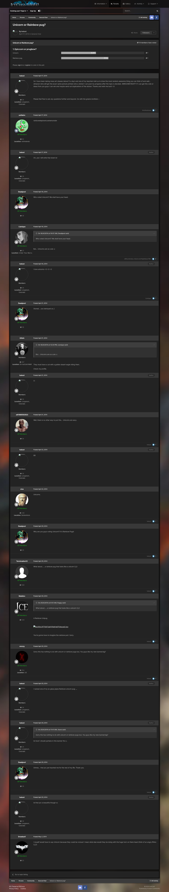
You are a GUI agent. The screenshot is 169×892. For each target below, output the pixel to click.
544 (22, 620)
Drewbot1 (22, 837)
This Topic (148, 11)
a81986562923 (22, 415)
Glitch (22, 338)
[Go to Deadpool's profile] (22, 202)
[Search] (157, 10)
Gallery (127, 4)
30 (23, 860)
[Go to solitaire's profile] (22, 126)
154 (22, 670)
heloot (23, 31)
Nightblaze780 (146, 259)
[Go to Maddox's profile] (22, 606)
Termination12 (22, 561)
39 (23, 100)
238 (22, 513)
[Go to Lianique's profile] (22, 237)
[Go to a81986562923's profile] (22, 425)
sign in (20, 65)
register (28, 65)
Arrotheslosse (146, 110)
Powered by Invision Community (149, 888)
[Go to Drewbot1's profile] (22, 847)
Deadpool (22, 192)
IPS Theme (12, 886)
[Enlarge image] (50, 627)
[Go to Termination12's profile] (22, 572)
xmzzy (22, 646)
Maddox (22, 596)
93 (23, 139)
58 (23, 439)
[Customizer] (39, 10)
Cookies (23, 888)
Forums (116, 4)
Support (153, 4)
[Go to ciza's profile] (22, 499)
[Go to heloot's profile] (15, 32)
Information (101, 4)
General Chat (36, 34)
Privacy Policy (14, 888)
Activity (139, 4)
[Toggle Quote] (37, 233)
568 (22, 585)
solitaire (22, 115)
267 (22, 362)
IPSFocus (22, 886)
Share (135, 33)
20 (23, 250)
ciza (22, 489)
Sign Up (33, 11)
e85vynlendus (128, 259)
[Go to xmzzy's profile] (22, 657)
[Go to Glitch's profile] (22, 348)
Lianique (22, 227)
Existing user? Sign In (18, 11)
